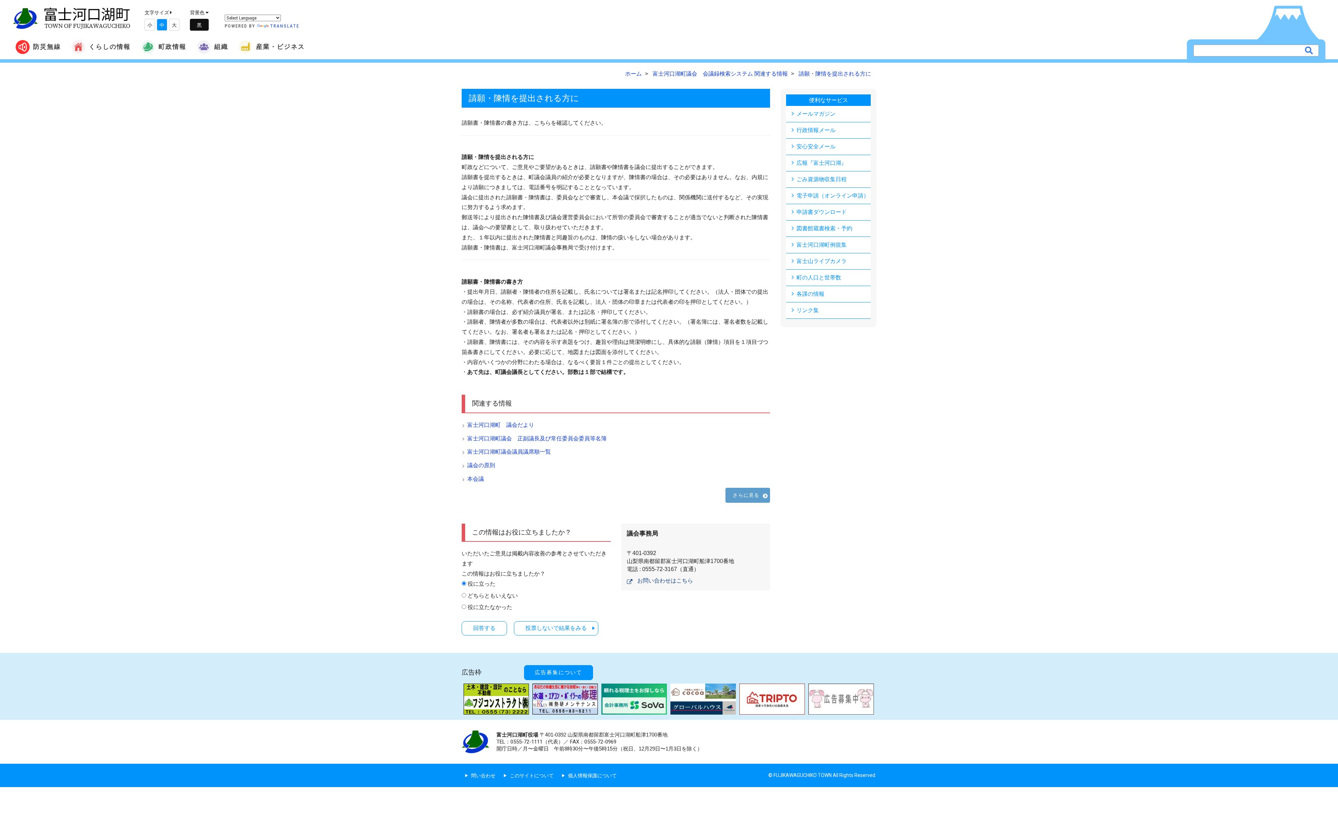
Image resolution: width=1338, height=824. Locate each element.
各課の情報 (810, 294)
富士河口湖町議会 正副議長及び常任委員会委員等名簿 (537, 438)
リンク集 (808, 310)
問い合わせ (483, 775)
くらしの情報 (110, 46)
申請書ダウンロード (822, 212)
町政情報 (172, 46)
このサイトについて (532, 775)
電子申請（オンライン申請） (833, 196)
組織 (221, 46)
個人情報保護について (592, 775)
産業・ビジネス (280, 46)
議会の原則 (481, 465)
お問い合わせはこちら (665, 581)
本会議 (475, 479)
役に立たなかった (490, 607)
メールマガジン (816, 114)
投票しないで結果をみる (556, 628)
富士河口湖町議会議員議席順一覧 (509, 452)
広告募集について (558, 672)
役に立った (481, 584)
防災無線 (47, 46)
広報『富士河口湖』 (822, 163)
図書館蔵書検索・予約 (824, 228)
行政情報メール (816, 130)
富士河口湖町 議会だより (500, 425)
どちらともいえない (493, 596)
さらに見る (746, 495)
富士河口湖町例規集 (822, 245)
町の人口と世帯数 (819, 277)
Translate (284, 26)
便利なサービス (828, 100)
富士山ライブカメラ (822, 261)
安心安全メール (816, 146)
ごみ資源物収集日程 (822, 179)
